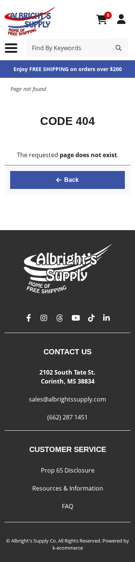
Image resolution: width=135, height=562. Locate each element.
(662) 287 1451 (67, 417)
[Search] (119, 48)
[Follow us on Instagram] (44, 318)
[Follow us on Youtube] (76, 318)
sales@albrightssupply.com (67, 399)
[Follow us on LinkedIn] (106, 318)
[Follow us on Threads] (59, 318)
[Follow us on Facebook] (29, 318)
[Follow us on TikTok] (91, 318)
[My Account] (121, 19)
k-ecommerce (67, 547)
